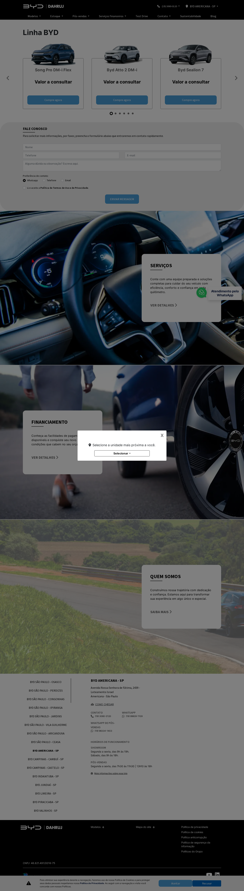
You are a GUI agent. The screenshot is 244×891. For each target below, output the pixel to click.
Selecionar (120, 453)
